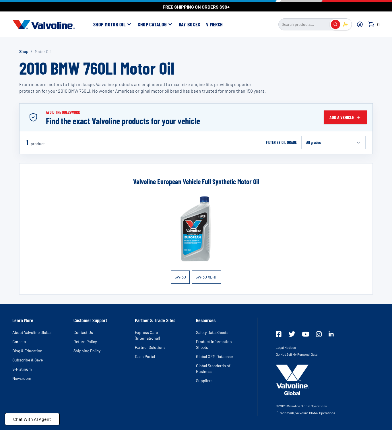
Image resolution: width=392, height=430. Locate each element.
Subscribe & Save (27, 359)
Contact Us (83, 332)
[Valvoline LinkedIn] (331, 333)
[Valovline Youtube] (305, 334)
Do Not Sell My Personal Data (296, 354)
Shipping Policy (86, 350)
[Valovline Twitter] (291, 334)
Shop (23, 51)
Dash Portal (145, 356)
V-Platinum (22, 369)
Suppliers (204, 380)
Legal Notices (286, 347)
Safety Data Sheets (212, 332)
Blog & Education (27, 350)
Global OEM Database (214, 356)
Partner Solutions (150, 347)
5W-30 (180, 277)
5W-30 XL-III (207, 277)
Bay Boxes (189, 24)
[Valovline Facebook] (279, 334)
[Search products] (335, 24)
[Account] (359, 24)
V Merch (214, 24)
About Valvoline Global (31, 332)
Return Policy (85, 341)
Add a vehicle (341, 117)
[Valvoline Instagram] (319, 334)
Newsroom (21, 378)
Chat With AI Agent (32, 419)
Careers (19, 341)
